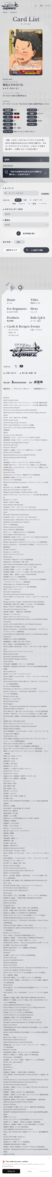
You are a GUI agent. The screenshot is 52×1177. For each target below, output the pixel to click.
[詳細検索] (45, 193)
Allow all (11, 1171)
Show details (45, 1171)
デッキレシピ (14, 335)
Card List (13, 12)
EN (41, 6)
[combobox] (26, 214)
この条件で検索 (37, 250)
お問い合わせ (11, 373)
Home (5, 12)
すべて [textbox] (7, 214)
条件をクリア (11, 250)
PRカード (12, 332)
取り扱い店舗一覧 (29, 373)
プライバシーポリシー (21, 389)
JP (36, 6)
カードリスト (14, 330)
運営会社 (6, 389)
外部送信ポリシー (40, 389)
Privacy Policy (7, 1166)
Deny (30, 1171)
